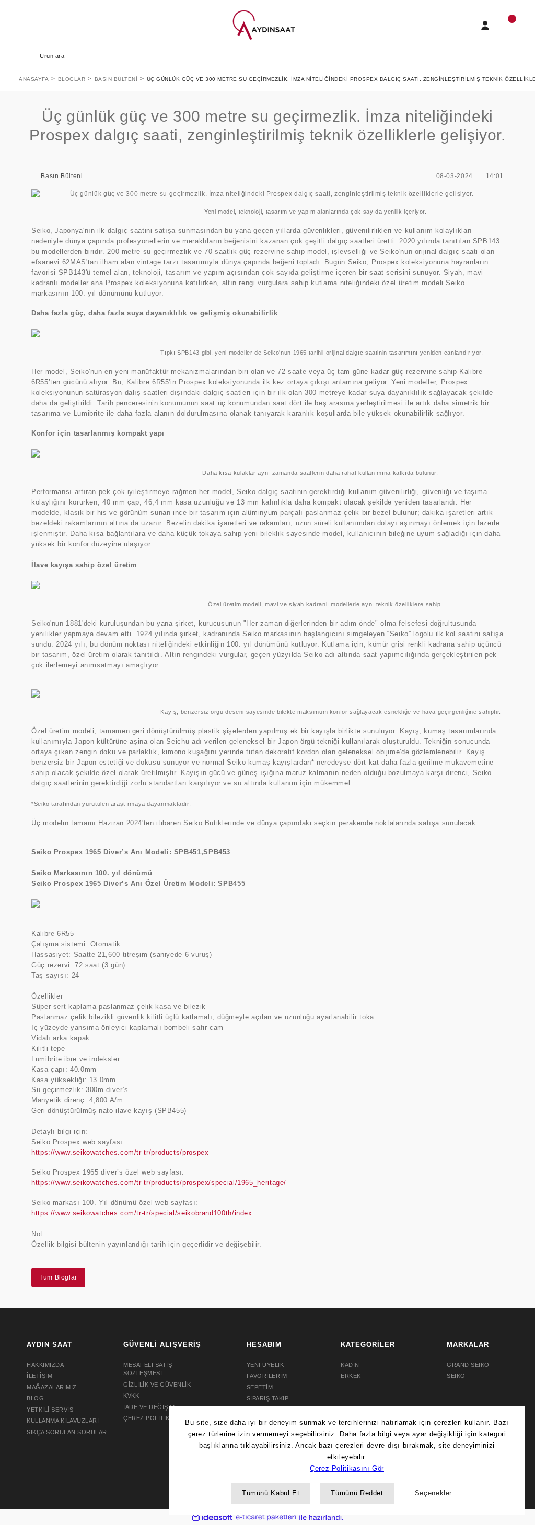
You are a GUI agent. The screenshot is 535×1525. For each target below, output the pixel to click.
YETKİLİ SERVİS (50, 1409)
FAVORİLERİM (267, 1375)
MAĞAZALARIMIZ (52, 1387)
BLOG (35, 1398)
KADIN (350, 1365)
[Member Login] (484, 25)
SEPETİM (260, 1387)
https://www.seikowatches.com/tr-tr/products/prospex (119, 1152)
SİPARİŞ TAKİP (268, 1398)
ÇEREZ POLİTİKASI (151, 1418)
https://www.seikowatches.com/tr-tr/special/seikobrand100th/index (142, 1213)
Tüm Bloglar (58, 1277)
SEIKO (456, 1375)
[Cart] (505, 25)
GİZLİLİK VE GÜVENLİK (157, 1384)
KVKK (131, 1395)
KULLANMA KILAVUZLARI (63, 1420)
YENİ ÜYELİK (265, 1365)
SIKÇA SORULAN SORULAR (67, 1432)
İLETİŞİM (39, 1375)
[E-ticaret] (266, 1517)
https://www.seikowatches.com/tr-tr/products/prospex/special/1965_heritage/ (158, 1183)
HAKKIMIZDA (45, 1365)
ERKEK (351, 1375)
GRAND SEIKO (468, 1365)
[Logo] (263, 24)
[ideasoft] (212, 1517)
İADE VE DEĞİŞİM (149, 1407)
